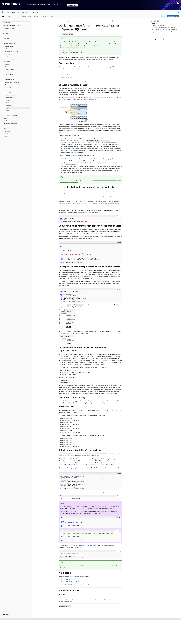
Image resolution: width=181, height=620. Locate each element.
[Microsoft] (3, 12)
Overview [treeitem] (7, 64)
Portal (163, 16)
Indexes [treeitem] (8, 100)
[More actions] (121, 21)
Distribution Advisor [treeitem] (10, 69)
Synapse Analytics (72, 21)
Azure (64, 21)
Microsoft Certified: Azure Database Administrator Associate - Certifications (77, 598)
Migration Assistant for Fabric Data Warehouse (76, 53)
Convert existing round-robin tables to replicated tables (165, 29)
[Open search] (174, 12)
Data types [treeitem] (8, 92)
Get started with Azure (173, 16)
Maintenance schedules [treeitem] (9, 126)
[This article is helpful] (163, 39)
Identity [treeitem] (8, 102)
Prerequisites (155, 23)
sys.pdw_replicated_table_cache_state (79, 468)
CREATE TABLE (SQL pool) (68, 580)
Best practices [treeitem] (8, 66)
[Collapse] (30, 20)
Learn (60, 21)
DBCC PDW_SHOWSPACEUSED (71, 141)
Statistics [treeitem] (8, 110)
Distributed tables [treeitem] (10, 95)
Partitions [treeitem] (8, 105)
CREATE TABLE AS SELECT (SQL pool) (70, 581)
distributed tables (85, 585)
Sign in (177, 12)
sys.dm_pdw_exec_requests (90, 545)
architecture (73, 69)
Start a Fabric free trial (69, 51)
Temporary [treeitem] (8, 113)
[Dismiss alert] (178, 3)
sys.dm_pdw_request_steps (71, 150)
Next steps (154, 34)
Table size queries (65, 566)
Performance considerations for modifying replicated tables (164, 31)
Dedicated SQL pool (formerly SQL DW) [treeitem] (12, 25)
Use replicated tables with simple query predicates (164, 27)
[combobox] (16, 22)
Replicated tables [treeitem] (10, 108)
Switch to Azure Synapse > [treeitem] (9, 28)
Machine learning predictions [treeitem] (12, 82)
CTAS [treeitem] (7, 90)
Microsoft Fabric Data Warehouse (69, 42)
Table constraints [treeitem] (10, 97)
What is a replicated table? (158, 25)
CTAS (70, 236)
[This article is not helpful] (165, 39)
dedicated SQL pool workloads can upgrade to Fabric (86, 46)
